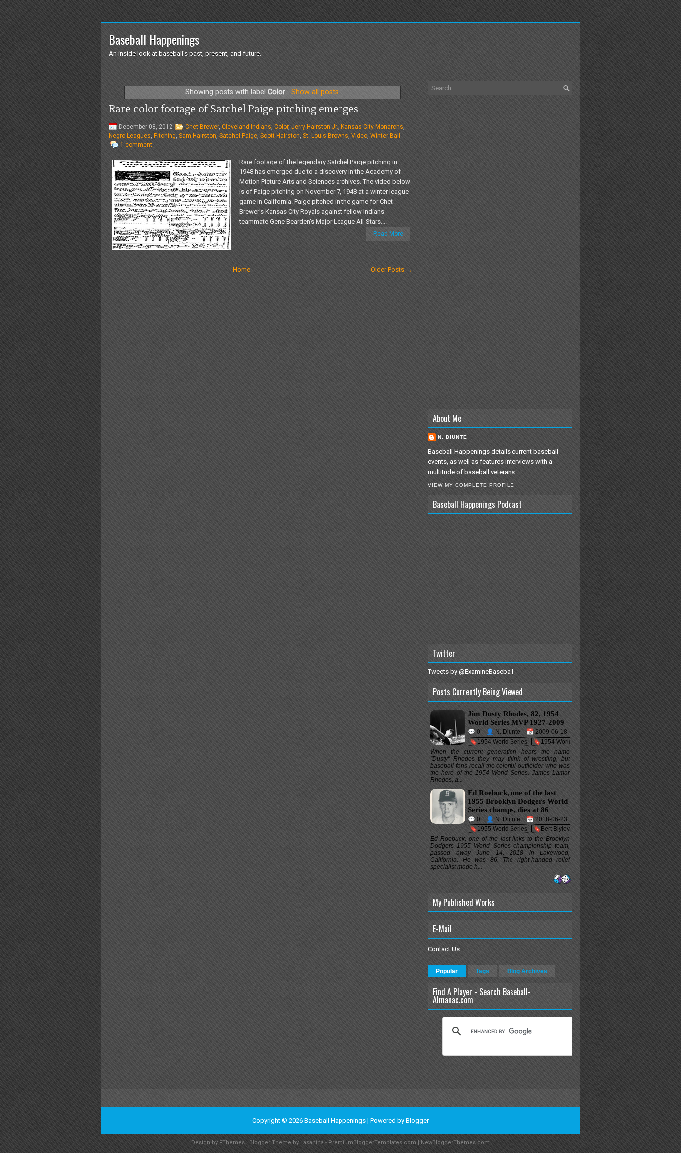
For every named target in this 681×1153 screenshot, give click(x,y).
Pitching (165, 135)
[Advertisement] (500, 252)
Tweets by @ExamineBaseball (470, 671)
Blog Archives (527, 971)
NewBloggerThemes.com (455, 1142)
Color (281, 126)
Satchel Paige (238, 135)
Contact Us (444, 949)
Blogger (417, 1120)
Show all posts (315, 92)
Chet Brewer (202, 126)
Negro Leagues (130, 135)
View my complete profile (471, 485)
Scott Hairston (280, 135)
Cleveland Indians (246, 126)
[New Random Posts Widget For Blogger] (562, 879)
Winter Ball (385, 135)
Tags (482, 971)
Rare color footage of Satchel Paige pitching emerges (233, 109)
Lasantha (312, 1142)
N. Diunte (452, 437)
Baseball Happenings (154, 39)
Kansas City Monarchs (372, 126)
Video (359, 135)
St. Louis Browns (325, 135)
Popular (447, 971)
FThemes (232, 1142)
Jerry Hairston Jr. (314, 126)
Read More (388, 233)
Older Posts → (391, 269)
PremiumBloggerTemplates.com (372, 1142)
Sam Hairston (197, 135)
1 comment (136, 144)
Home (241, 269)
